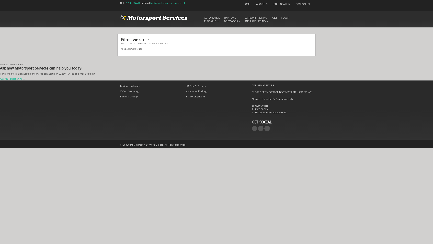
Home (247, 4)
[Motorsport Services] (154, 18)
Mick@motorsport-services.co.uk (167, 3)
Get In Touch (280, 17)
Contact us (303, 4)
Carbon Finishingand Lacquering (256, 19)
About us (262, 4)
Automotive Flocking (212, 19)
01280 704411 (132, 3)
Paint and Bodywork (231, 19)
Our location (282, 4)
